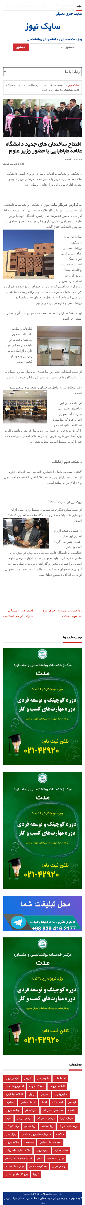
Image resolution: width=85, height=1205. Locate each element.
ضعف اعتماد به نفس (50, 1142)
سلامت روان (12, 1142)
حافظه (71, 1110)
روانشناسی (47, 1126)
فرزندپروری (42, 1150)
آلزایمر (27, 1078)
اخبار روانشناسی (14, 1086)
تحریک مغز (31, 1110)
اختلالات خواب (36, 1086)
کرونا (36, 1174)
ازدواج (31, 1094)
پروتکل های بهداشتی (16, 1174)
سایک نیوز (42, 27)
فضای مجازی (61, 1150)
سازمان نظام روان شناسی (36, 1134)
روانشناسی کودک (68, 1126)
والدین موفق (59, 1166)
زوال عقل (10, 1134)
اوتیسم (72, 1102)
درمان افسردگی (45, 1118)
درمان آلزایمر (24, 1118)
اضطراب (10, 1102)
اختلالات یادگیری (14, 1094)
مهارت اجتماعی (55, 1158)
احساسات (60, 1078)
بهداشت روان (12, 1110)
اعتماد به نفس (28, 1102)
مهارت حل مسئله (14, 1166)
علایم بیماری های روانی (17, 1150)
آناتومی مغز (43, 1078)
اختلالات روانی (57, 1086)
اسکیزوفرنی (61, 1094)
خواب (8, 1118)
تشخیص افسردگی (53, 1110)
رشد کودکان (12, 1126)
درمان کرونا (66, 1118)
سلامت (60, 1134)
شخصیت (29, 1142)
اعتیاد (44, 1102)
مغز (39, 1158)
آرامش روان (12, 1078)
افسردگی (57, 1102)
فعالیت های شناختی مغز (18, 1158)
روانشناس (30, 1126)
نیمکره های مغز (38, 1166)
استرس (45, 1094)
